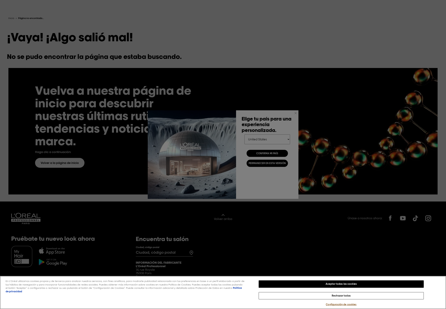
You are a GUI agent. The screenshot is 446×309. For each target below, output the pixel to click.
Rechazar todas (341, 295)
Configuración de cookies (341, 304)
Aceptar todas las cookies (341, 283)
